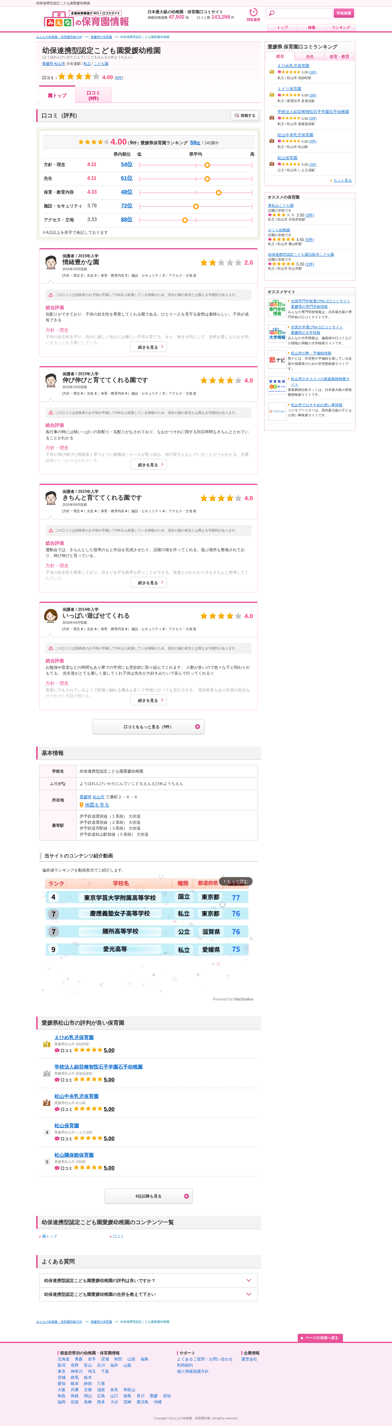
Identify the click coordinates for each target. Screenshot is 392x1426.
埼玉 (92, 1371)
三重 (101, 1383)
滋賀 (101, 1389)
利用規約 (185, 1365)
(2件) (313, 118)
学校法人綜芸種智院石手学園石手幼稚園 (99, 1066)
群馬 (75, 1377)
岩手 (92, 1359)
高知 (167, 1396)
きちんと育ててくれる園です (102, 497)
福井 (114, 1365)
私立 (87, 64)
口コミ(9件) (93, 95)
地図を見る (97, 805)
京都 (88, 1389)
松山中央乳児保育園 (77, 1096)
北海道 (64, 1359)
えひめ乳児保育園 (74, 1037)
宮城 (105, 1359)
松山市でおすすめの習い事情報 (316, 405)
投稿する (248, 115)
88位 (127, 219)
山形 (131, 1359)
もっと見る (343, 180)
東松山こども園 (281, 205)
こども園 (101, 64)
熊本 (101, 1402)
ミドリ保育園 (289, 88)
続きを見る (148, 347)
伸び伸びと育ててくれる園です (105, 379)
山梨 (127, 1365)
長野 (75, 1365)
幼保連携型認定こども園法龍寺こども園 (301, 254)
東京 (62, 1371)
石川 (101, 1365)
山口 (114, 1396)
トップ (282, 27)
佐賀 (75, 1402)
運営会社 (249, 1359)
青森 (79, 1359)
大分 (114, 1402)
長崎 (88, 1402)
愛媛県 (47, 64)
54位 (127, 164)
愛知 (62, 1383)
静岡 (88, 1383)
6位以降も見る (149, 1196)
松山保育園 (67, 1125)
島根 (75, 1396)
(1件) (309, 264)
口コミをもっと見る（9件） (149, 726)
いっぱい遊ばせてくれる (96, 615)
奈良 (114, 1389)
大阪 (62, 1389)
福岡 (62, 1402)
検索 (311, 27)
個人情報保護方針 (193, 1371)
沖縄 (158, 1402)
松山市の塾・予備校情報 (311, 353)
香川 (141, 1396)
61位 (127, 178)
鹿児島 (143, 1402)
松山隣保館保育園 (74, 1155)
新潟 (62, 1365)
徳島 (127, 1396)
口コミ (118, 1236)
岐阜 (75, 1383)
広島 (101, 1396)
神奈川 (77, 1371)
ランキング (341, 27)
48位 (127, 192)
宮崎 (127, 1402)
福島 (145, 1359)
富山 (88, 1365)
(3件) (313, 72)
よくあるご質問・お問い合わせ (205, 1359)
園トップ (57, 95)
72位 (127, 205)
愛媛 (154, 1396)
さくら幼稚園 (279, 230)
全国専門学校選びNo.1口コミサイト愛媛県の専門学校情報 (320, 304)
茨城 (62, 1377)
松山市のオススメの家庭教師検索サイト (320, 382)
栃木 (88, 1377)
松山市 (59, 64)
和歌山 (129, 1389)
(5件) (309, 239)
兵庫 (75, 1389)
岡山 (88, 1396)
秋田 (118, 1359)
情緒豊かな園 (80, 262)
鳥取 (62, 1396)
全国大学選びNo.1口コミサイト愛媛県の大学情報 (317, 330)
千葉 (105, 1371)
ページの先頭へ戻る (321, 1338)
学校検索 (344, 13)
